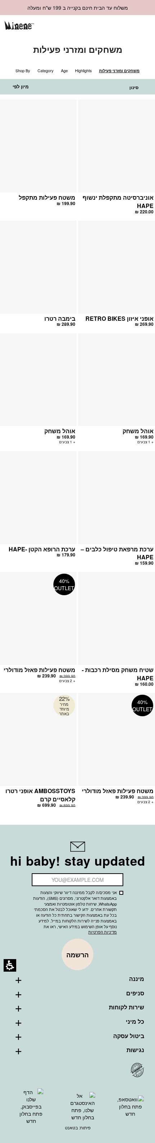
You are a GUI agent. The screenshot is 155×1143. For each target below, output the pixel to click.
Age (64, 70)
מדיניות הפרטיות (102, 932)
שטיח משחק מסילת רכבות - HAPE (118, 674)
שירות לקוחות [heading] (126, 1007)
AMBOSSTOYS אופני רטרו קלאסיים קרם (40, 795)
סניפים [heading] (135, 993)
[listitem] (116, 160)
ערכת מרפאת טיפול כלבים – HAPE (117, 553)
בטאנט (71, 1127)
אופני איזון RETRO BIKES (119, 318)
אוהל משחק (138, 431)
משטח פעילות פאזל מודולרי (39, 670)
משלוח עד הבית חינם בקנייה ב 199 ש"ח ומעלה (77, 7)
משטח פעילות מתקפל (47, 197)
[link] (106, 26)
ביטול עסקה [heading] (128, 1036)
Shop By (22, 70)
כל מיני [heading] (135, 1021)
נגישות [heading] (135, 1050)
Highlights (83, 70)
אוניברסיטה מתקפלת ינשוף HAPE (118, 201)
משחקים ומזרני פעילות (119, 70)
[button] (118, 26)
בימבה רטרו (59, 318)
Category (45, 70)
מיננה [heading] (136, 979)
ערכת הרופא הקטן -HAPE (42, 549)
